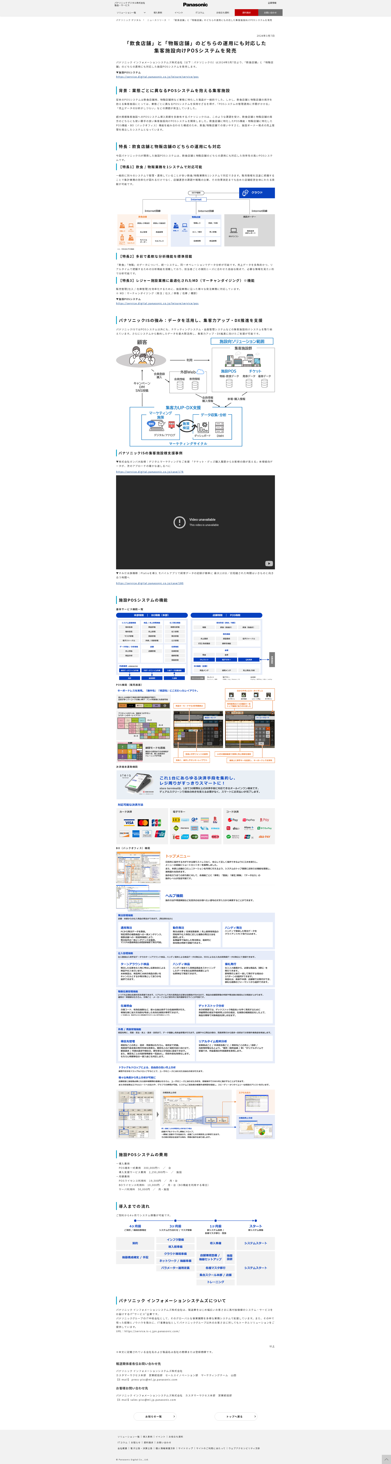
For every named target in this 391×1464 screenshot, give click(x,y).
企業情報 (272, 2)
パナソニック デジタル (128, 20)
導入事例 (157, 12)
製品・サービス (122, 5)
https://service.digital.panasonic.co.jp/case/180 (150, 583)
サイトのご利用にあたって (211, 1448)
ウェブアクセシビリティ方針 (244, 1448)
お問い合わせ (270, 12)
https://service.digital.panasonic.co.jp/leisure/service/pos (157, 76)
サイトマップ (185, 1448)
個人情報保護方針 (165, 1448)
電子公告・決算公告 (141, 1448)
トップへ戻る (234, 1416)
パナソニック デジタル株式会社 (130, 2)
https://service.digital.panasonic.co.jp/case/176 (150, 471)
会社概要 (122, 1448)
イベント (179, 12)
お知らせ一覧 (153, 1416)
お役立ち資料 (222, 12)
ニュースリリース (156, 20)
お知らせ (136, 1442)
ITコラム (200, 12)
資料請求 (246, 12)
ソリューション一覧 (126, 12)
